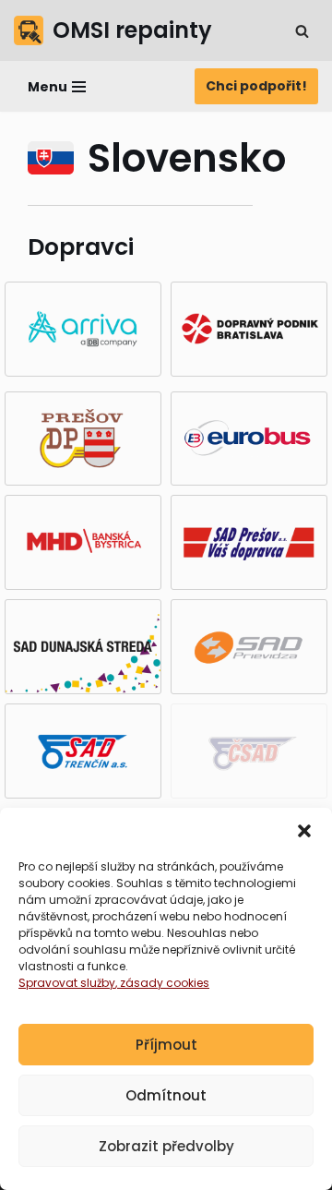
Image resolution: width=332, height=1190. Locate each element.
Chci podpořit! (256, 86)
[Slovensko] (51, 158)
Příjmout (166, 1044)
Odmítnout (166, 1095)
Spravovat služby (66, 983)
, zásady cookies (162, 983)
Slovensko (187, 158)
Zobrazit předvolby (166, 1146)
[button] (304, 831)
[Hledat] (302, 31)
